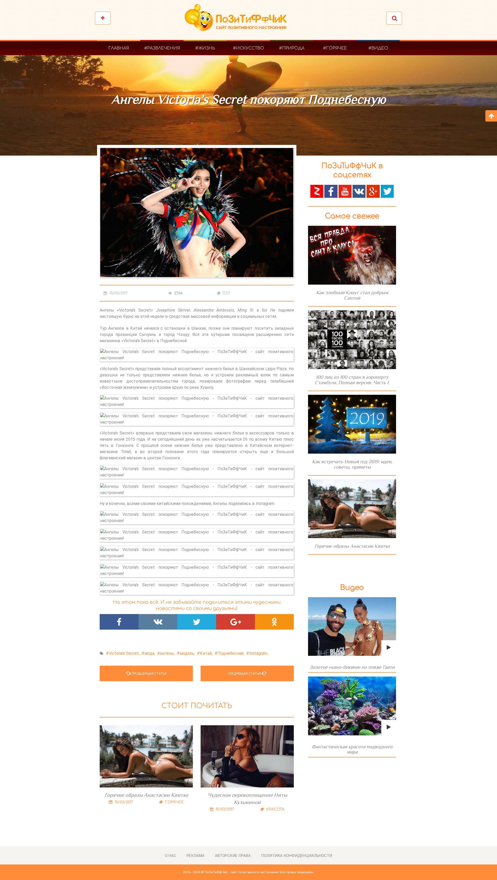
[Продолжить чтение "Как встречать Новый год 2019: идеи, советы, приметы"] (352, 424)
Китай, (206, 653)
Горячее (174, 802)
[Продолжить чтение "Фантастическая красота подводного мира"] (352, 706)
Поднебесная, (230, 653)
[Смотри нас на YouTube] (345, 190)
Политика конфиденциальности (296, 855)
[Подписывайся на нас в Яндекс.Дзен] (316, 190)
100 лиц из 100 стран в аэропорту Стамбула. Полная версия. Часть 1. (352, 379)
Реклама (195, 855)
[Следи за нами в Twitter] (387, 190)
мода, (149, 653)
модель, (187, 653)
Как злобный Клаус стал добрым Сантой (352, 295)
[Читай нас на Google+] (373, 190)
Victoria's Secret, (124, 653)
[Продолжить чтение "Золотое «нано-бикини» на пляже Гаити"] (352, 626)
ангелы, (167, 653)
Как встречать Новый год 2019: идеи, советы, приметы (352, 464)
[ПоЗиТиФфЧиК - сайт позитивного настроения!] (238, 20)
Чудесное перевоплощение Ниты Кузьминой (247, 798)
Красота (274, 809)
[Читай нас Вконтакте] (359, 190)
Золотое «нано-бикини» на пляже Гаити (352, 667)
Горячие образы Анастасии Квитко (146, 795)
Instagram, (258, 653)
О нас (170, 855)
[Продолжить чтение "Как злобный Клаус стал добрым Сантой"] (352, 255)
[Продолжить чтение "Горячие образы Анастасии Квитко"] (352, 508)
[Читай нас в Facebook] (330, 190)
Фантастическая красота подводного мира (352, 749)
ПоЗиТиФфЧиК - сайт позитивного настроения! (241, 872)
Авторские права (233, 855)
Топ (226, 293)
